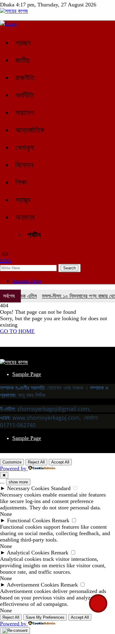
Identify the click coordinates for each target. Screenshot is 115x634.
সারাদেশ (24, 113)
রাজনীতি (24, 78)
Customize (11, 462)
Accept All (60, 462)
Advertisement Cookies (33, 585)
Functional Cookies (28, 520)
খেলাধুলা (24, 148)
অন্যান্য (25, 217)
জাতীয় (22, 60)
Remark (60, 520)
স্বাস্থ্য (22, 200)
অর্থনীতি (24, 95)
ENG (5, 260)
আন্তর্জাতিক (29, 130)
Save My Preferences (45, 617)
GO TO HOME (17, 331)
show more (18, 482)
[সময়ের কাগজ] (14, 11)
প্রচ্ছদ (23, 43)
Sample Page (26, 281)
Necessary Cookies (28, 488)
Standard (61, 488)
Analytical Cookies (28, 553)
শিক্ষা (21, 182)
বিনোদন (24, 165)
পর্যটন (34, 235)
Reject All (36, 462)
